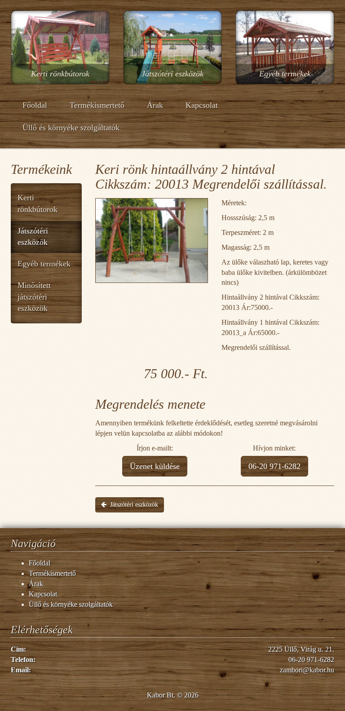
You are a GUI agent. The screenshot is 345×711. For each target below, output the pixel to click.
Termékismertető (97, 105)
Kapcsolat (202, 105)
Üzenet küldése (155, 466)
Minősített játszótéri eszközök (34, 297)
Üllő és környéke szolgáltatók (70, 127)
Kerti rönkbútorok (38, 203)
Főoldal (34, 105)
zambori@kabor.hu (307, 670)
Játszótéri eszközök (33, 236)
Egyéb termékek (44, 263)
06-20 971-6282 (274, 466)
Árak (155, 105)
